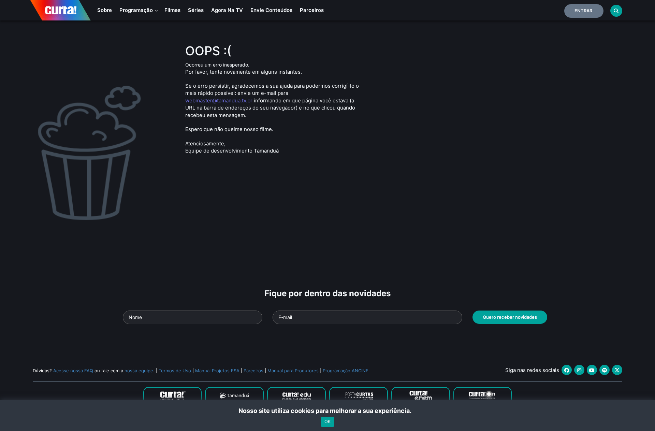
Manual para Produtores (293, 370)
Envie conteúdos (271, 10)
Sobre (104, 10)
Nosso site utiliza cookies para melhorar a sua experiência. (327, 410)
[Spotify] (604, 370)
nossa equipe (139, 370)
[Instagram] (579, 370)
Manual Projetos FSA (217, 370)
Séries (196, 10)
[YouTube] (592, 370)
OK (327, 422)
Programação (136, 10)
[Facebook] (567, 370)
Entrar (583, 10)
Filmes (172, 10)
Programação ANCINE (345, 370)
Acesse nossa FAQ (73, 370)
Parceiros (312, 10)
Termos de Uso (175, 370)
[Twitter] (617, 370)
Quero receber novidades (510, 317)
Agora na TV (227, 10)
